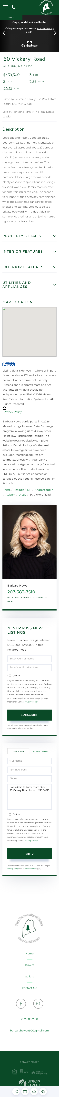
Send (29, 853)
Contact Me (42, 598)
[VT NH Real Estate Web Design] (29, 1084)
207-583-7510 (14, 7)
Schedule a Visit (40, 751)
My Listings (13, 598)
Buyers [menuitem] (29, 965)
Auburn (11, 494)
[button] (5, 33)
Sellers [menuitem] (29, 976)
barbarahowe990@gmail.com (29, 1030)
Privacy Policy (13, 412)
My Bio (10, 601)
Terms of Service (29, 869)
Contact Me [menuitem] (29, 988)
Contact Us (18, 751)
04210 (23, 494)
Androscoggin (44, 490)
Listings (19, 490)
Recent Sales (27, 598)
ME (29, 490)
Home (6, 490)
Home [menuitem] (29, 953)
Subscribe (29, 714)
